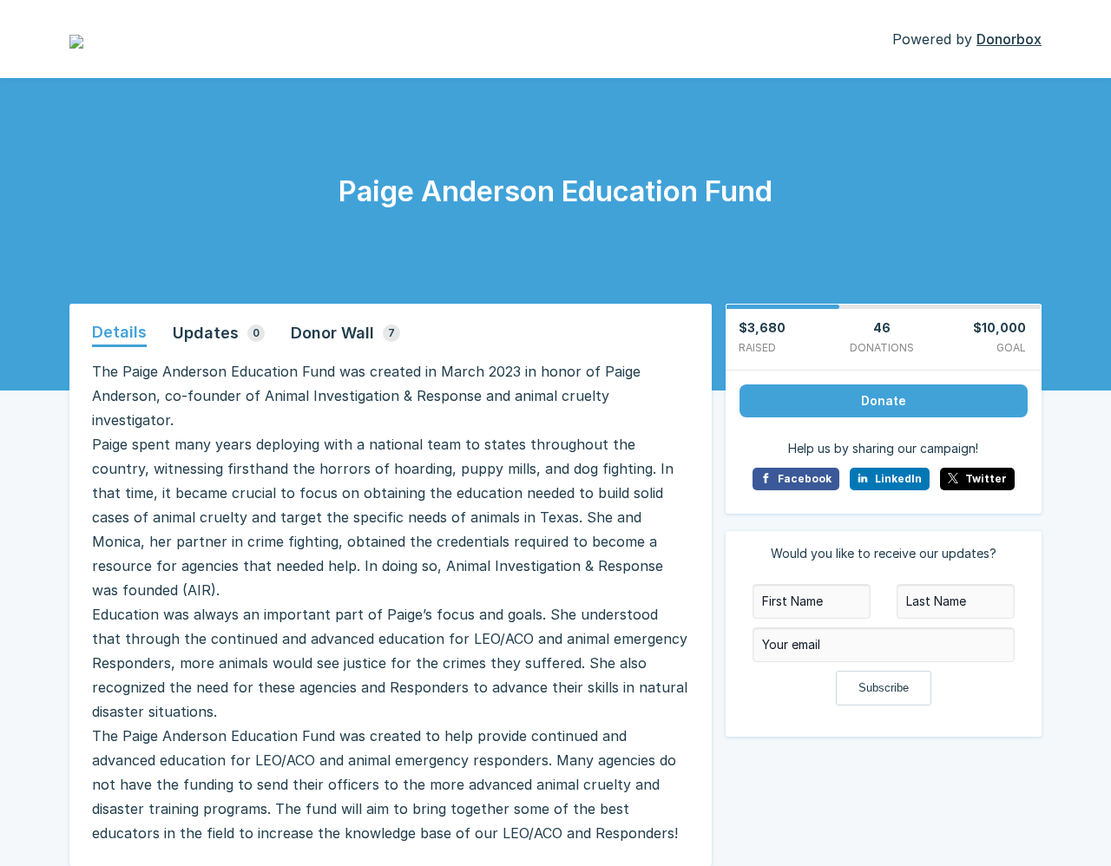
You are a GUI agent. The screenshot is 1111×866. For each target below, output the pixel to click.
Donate (883, 400)
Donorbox (1009, 39)
